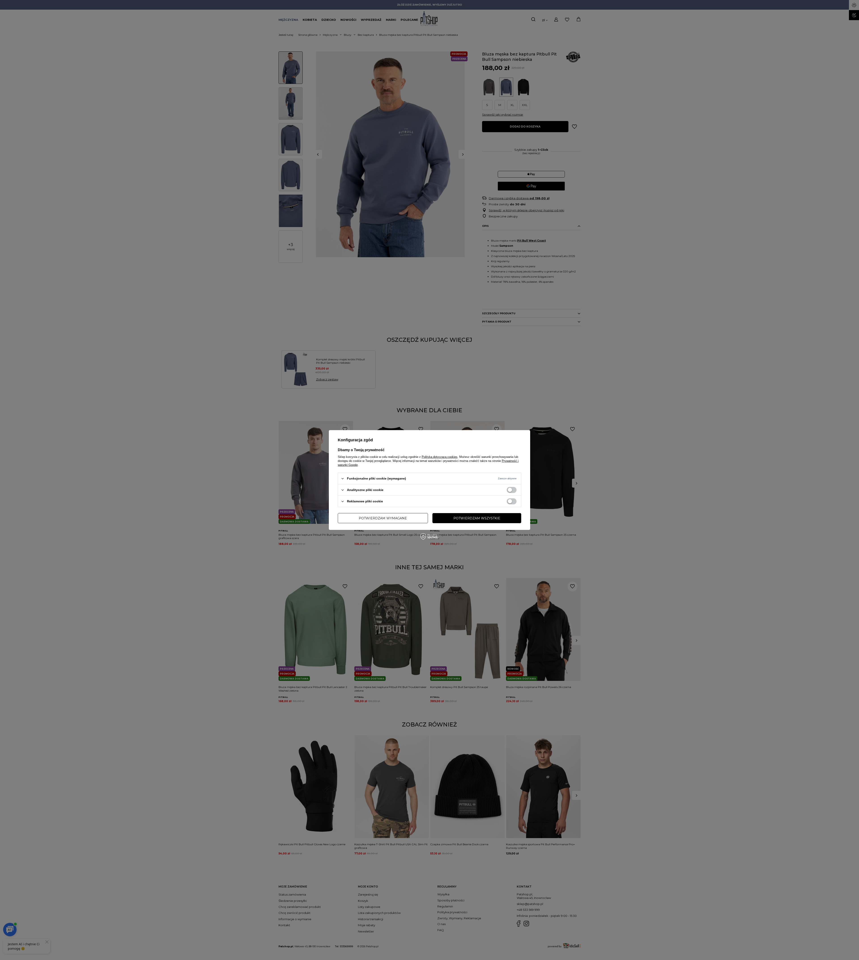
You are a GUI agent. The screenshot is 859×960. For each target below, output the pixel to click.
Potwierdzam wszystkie (476, 518)
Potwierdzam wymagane (383, 518)
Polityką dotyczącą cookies (439, 457)
